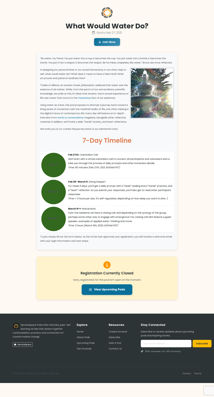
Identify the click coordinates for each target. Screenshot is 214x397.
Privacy (187, 373)
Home (80, 331)
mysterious (84, 98)
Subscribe (114, 337)
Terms (197, 373)
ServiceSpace (24, 344)
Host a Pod (115, 343)
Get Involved (84, 348)
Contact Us (115, 348)
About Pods (83, 337)
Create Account (118, 331)
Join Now (108, 42)
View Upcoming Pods (109, 289)
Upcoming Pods (86, 343)
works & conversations (71, 117)
